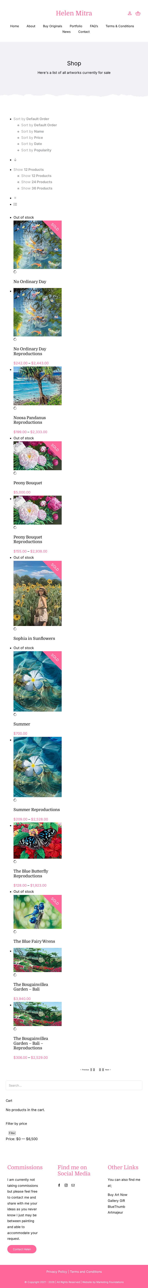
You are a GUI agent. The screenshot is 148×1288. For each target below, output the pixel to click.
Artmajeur (115, 1212)
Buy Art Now (117, 1195)
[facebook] (59, 1185)
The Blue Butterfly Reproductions (30, 873)
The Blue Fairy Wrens (34, 941)
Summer (21, 724)
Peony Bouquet (27, 483)
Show (36, 176)
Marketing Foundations (110, 1282)
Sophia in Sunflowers (34, 638)
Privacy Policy (56, 1272)
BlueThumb (116, 1207)
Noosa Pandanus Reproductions (29, 420)
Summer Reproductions (36, 809)
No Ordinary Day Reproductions (29, 351)
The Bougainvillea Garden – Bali (30, 986)
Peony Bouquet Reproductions (27, 539)
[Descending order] (15, 160)
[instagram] (66, 1185)
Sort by (39, 125)
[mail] (73, 1185)
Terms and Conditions (86, 1272)
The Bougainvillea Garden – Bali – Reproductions (30, 1043)
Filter (12, 1133)
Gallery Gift (116, 1201)
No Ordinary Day (29, 281)
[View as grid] (15, 198)
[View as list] (15, 204)
